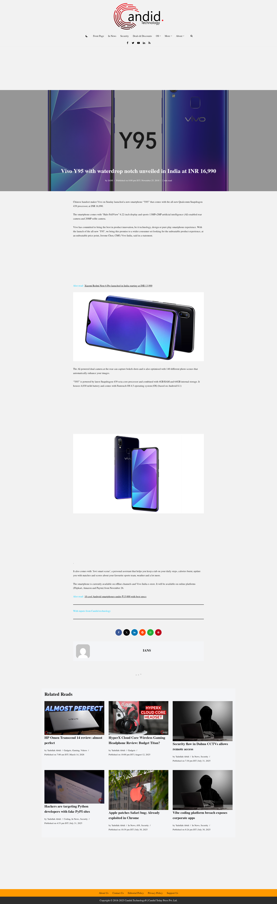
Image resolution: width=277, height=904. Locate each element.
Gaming (75, 750)
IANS (110, 180)
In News (112, 36)
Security (124, 36)
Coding (67, 818)
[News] (149, 43)
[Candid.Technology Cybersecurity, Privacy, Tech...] (138, 16)
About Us (103, 893)
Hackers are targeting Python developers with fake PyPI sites (67, 809)
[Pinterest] (158, 632)
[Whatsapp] (150, 632)
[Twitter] (133, 43)
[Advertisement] (138, 68)
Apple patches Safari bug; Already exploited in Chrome (134, 815)
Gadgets (67, 750)
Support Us (172, 893)
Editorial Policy (136, 893)
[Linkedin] (144, 43)
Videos (84, 750)
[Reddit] (142, 632)
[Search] (191, 36)
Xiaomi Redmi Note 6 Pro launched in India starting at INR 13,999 (118, 285)
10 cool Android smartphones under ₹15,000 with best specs (115, 596)
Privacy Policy (155, 893)
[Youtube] (138, 43)
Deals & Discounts (142, 36)
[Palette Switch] (86, 36)
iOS (138, 825)
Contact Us (118, 893)
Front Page (98, 36)
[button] (160, 35)
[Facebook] (128, 43)
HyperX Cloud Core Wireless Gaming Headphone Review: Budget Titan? (137, 740)
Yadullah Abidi (54, 750)
